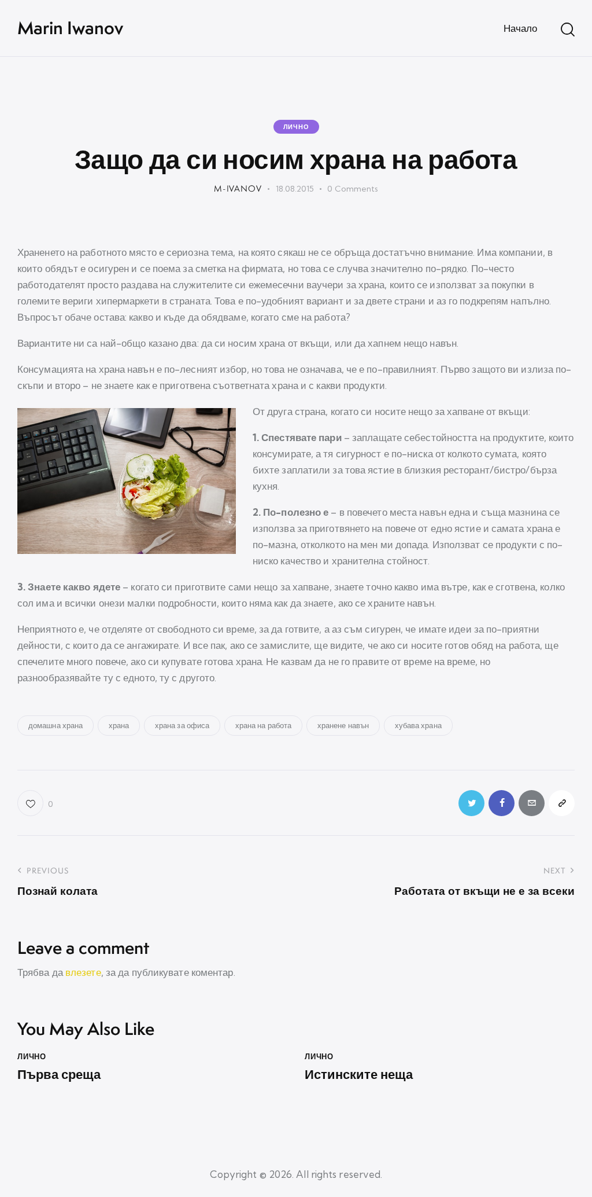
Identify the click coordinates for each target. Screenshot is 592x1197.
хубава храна (418, 725)
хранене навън (343, 725)
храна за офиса (182, 725)
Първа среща (59, 1074)
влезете (83, 972)
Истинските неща (359, 1074)
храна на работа (263, 725)
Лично (296, 126)
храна (119, 725)
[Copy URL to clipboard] (562, 803)
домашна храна (55, 725)
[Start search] (568, 29)
